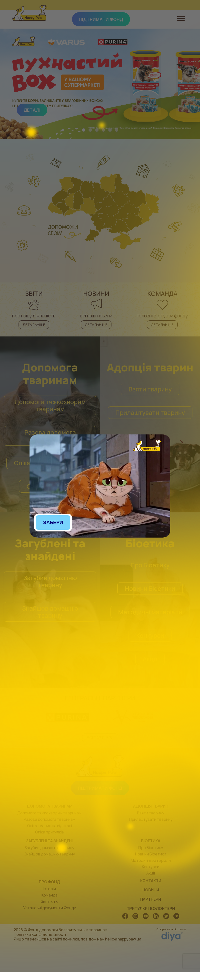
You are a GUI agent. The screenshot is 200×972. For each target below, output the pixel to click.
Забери (53, 522)
